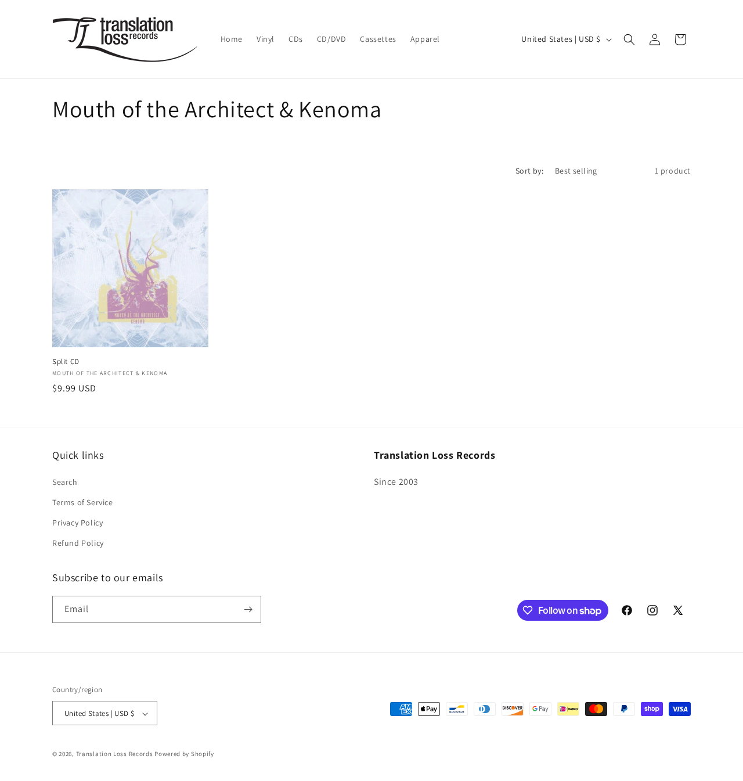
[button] (629, 39)
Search (65, 481)
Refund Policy (78, 543)
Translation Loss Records (114, 754)
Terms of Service (82, 501)
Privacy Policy (77, 522)
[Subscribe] (248, 609)
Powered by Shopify (184, 754)
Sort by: (529, 170)
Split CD (66, 361)
